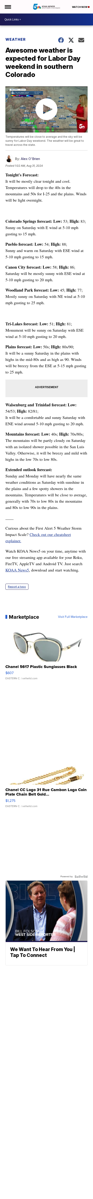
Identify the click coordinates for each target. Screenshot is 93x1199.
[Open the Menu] (7, 6)
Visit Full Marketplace (73, 617)
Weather (15, 39)
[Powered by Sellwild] (81, 876)
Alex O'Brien (30, 159)
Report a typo (17, 586)
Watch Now (80, 7)
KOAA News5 (17, 570)
